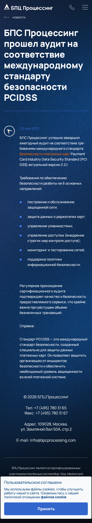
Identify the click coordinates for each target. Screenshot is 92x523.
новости (19, 17)
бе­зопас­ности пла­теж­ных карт (45, 153)
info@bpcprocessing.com (53, 440)
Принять (46, 508)
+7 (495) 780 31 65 (50, 408)
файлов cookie (53, 497)
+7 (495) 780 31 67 (52, 413)
